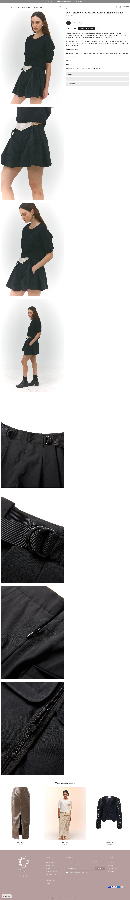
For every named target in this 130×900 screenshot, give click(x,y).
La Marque (110, 862)
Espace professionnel (52, 880)
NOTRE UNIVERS (37, 7)
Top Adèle (65, 842)
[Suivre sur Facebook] (20, 876)
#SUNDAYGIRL (112, 865)
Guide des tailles (76, 19)
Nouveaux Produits (113, 868)
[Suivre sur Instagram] (23, 876)
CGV (47, 877)
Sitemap (48, 883)
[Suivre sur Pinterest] (26, 876)
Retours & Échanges (51, 871)
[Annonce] (65, 1)
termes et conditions (82, 872)
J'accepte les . (78, 872)
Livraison (48, 868)
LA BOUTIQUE (15, 7)
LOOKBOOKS (26, 7)
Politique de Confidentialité (53, 874)
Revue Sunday (111, 871)
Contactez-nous (50, 862)
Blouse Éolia (109, 842)
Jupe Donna (20, 842)
